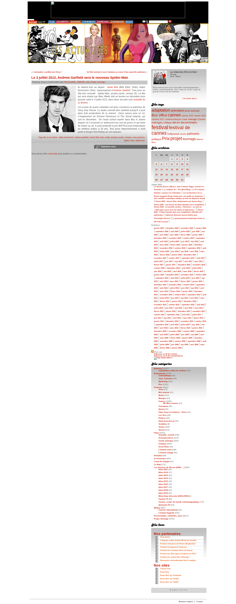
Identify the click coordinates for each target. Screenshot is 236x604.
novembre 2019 (175, 238)
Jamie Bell (112, 87)
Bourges (162, 398)
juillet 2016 (196, 268)
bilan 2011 (163, 469)
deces (176, 122)
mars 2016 (187, 271)
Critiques (163, 444)
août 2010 (174, 325)
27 (161, 180)
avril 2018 (194, 251)
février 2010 (185, 328)
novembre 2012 (160, 305)
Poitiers (162, 418)
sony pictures (139, 137)
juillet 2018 (164, 251)
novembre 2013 (166, 295)
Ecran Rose (164, 447)
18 (187, 169)
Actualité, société (166, 435)
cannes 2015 (187, 116)
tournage (189, 139)
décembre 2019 (160, 238)
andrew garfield (81, 137)
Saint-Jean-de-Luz (167, 421)
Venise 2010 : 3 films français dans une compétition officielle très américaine (178, 212)
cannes (174, 115)
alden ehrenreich (66, 137)
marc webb (105, 137)
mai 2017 (178, 261)
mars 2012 (199, 308)
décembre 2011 (184, 311)
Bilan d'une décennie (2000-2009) (173, 496)
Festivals (158, 387)
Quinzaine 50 (164, 505)
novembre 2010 (187, 321)
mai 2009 (194, 335)
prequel (114, 137)
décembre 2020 (172, 228)
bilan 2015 (163, 481)
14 (167, 169)
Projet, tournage (98, 82)
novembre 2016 (198, 265)
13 (161, 169)
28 (167, 180)
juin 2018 (175, 251)
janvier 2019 (187, 245)
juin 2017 (169, 261)
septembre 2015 (161, 278)
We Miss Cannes (170, 403)
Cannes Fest (165, 569)
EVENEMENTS (88, 22)
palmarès (193, 133)
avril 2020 (164, 235)
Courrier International (168, 510)
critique (167, 122)
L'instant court (165, 450)
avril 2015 (164, 281)
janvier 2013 (177, 301)
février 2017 (159, 265)
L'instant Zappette (166, 513)
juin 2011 (158, 318)
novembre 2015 (187, 275)
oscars (183, 134)
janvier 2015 (197, 281)
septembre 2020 (161, 231)
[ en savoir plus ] (190, 98)
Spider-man (129, 140)
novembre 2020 (187, 228)
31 (182, 180)
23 (177, 174)
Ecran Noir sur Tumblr (169, 579)
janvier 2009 (187, 338)
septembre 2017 (188, 258)
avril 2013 (194, 298)
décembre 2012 (190, 301)
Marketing (163, 381)
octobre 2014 (188, 285)
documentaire (189, 122)
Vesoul (162, 430)
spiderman (140, 140)
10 (182, 164)
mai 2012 (178, 308)
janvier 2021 (159, 228)
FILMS (52, 22)
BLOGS (129, 22)
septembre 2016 (173, 268)
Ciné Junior (165, 537)
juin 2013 (175, 298)
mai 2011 (167, 318)
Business (158, 368)
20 (161, 174)
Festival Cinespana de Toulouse (173, 547)
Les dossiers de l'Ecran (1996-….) (169, 467)
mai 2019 (194, 241)
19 (156, 174)
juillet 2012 (158, 308)
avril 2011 (177, 318)
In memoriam (160, 458)
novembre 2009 (175, 331)
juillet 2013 (164, 298)
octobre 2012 (174, 305)
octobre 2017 (174, 258)
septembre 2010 (161, 325)
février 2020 (185, 235)
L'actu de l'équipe (162, 461)
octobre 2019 (188, 238)
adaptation (161, 110)
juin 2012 (169, 308)
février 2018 (164, 255)
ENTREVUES (103, 22)
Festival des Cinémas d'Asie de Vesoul (176, 550)
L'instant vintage (166, 453)
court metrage (189, 119)
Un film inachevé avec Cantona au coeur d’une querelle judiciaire (116, 72)
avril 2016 (177, 271)
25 (187, 174)
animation (177, 110)
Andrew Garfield (122, 90)
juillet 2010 (185, 325)
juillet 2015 (185, 278)
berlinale (195, 111)
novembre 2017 (160, 258)
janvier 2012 (171, 311)
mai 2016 (167, 271)
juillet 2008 (164, 345)
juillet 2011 (196, 315)
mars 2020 (174, 235)
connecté (52, 153)
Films (156, 433)
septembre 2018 (194, 248)
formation (158, 456)
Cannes (162, 401)
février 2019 (175, 245)
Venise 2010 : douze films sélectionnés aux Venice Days (178, 201)
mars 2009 (164, 338)
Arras (161, 389)
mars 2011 (187, 318)
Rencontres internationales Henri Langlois (178, 560)
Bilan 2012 (163, 472)
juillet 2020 (185, 231)
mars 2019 (164, 245)
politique (156, 139)
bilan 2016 (163, 484)
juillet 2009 (174, 335)
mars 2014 (164, 291)
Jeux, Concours (166, 378)
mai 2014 (194, 288)
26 (156, 180)
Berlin (187, 111)
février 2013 (164, 301)
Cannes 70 (163, 499)
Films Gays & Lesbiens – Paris (173, 412)
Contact (199, 602)
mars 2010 (174, 328)
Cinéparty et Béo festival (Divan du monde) (178, 540)
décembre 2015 (172, 275)
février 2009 (175, 338)
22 (172, 174)
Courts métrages (166, 441)
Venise (162, 427)
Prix (166, 138)
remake (128, 137)
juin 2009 (185, 335)
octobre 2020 (200, 228)
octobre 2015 (200, 275)
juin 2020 (195, 231)
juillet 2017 (158, 261)
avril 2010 (164, 328)
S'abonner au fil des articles (165, 354)
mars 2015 (174, 281)
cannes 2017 (158, 119)
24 (182, 174)
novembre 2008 (166, 341)
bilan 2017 (163, 487)
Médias (157, 508)
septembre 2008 (194, 341)
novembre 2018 (166, 248)
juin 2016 (158, 271)
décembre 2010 (172, 321)
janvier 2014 (187, 291)
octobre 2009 (188, 331)
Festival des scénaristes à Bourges (174, 557)
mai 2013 (184, 298)
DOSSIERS (75, 22)
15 (172, 169)
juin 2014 (185, 288)
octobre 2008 (180, 341)
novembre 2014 (175, 285)
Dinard (161, 409)
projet (121, 137)
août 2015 (174, 278)
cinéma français (173, 119)
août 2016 (186, 268)
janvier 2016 (159, 275)
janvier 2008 (177, 348)
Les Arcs (163, 415)
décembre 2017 (190, 255)
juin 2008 (175, 345)
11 (187, 164)
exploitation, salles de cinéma (172, 371)
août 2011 (186, 315)
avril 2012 (188, 308)
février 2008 (164, 348)
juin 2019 (185, 241)
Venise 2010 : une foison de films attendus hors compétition (179, 205)
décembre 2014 (160, 285)
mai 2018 (184, 251)
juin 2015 (195, 278)
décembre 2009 (160, 331)
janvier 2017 (171, 265)
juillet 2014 (174, 288)
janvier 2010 (197, 328)
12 (156, 169)
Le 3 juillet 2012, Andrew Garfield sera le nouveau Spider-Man (79, 77)
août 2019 (164, 241)
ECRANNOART (117, 22)
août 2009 (164, 335)
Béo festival (164, 392)
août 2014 (164, 288)
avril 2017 (188, 261)
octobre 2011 (159, 315)
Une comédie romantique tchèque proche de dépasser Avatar (179, 198)
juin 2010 (195, 325)
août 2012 (201, 305)
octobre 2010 (200, 321)
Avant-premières (166, 438)
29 (172, 180)
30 (177, 180)
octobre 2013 (180, 295)
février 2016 (198, 271)
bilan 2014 (163, 478)
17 (182, 169)
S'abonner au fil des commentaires (168, 356)
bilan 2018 (163, 490)
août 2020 (174, 231)
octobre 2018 (180, 248)
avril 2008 (194, 345)
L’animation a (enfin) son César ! (47, 72)
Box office (159, 115)
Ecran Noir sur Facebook (170, 575)
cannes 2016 (200, 116)
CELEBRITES (62, 22)
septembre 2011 (173, 315)
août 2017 (201, 258)
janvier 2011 (159, 321)
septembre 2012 (188, 305)
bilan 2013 (163, 475)
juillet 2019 (174, 241)
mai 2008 (184, 345)
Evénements (159, 373)
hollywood (173, 133)
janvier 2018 (177, 255)
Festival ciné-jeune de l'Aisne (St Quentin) (177, 544)
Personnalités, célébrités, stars (77, 82)
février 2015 (185, 281)
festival (160, 127)
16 (177, 169)
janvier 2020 (197, 235)
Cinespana (163, 406)
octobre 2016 (159, 268)
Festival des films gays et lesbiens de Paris (178, 554)
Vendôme (163, 424)
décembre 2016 (184, 265)
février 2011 (198, 318)
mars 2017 (199, 261)
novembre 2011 (198, 311)
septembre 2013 (194, 295)
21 (167, 174)
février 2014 (175, 291)
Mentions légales (186, 602)
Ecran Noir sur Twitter (169, 582)
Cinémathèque (165, 376)
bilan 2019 (163, 493)
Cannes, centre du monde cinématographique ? (180, 502)
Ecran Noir (164, 572)
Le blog (157, 464)
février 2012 (159, 311)
